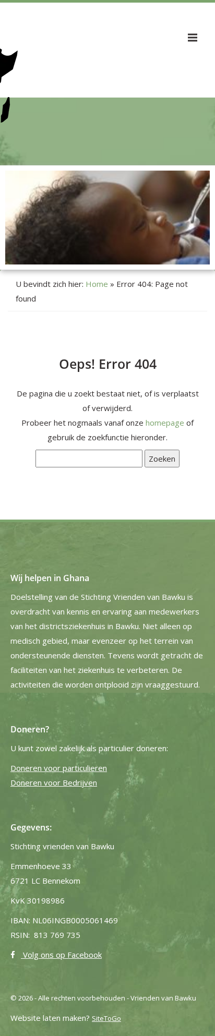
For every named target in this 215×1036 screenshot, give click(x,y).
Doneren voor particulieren (58, 768)
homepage (165, 422)
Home (97, 284)
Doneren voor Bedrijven (53, 782)
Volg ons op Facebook (61, 954)
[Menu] (192, 37)
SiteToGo (106, 1018)
